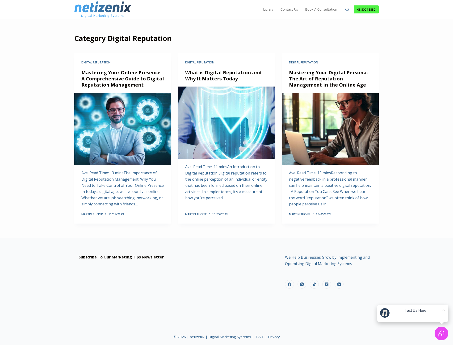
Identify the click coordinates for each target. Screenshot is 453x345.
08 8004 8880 (366, 9)
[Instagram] (302, 284)
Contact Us (289, 9)
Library (268, 9)
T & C (259, 336)
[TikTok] (314, 284)
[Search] (347, 9)
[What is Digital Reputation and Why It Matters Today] (226, 123)
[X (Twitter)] (326, 284)
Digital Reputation (95, 62)
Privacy (274, 336)
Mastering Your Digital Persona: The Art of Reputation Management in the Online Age (328, 78)
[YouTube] (339, 284)
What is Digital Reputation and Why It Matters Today (223, 75)
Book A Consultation (321, 9)
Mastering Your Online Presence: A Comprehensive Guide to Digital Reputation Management (122, 78)
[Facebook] (289, 284)
